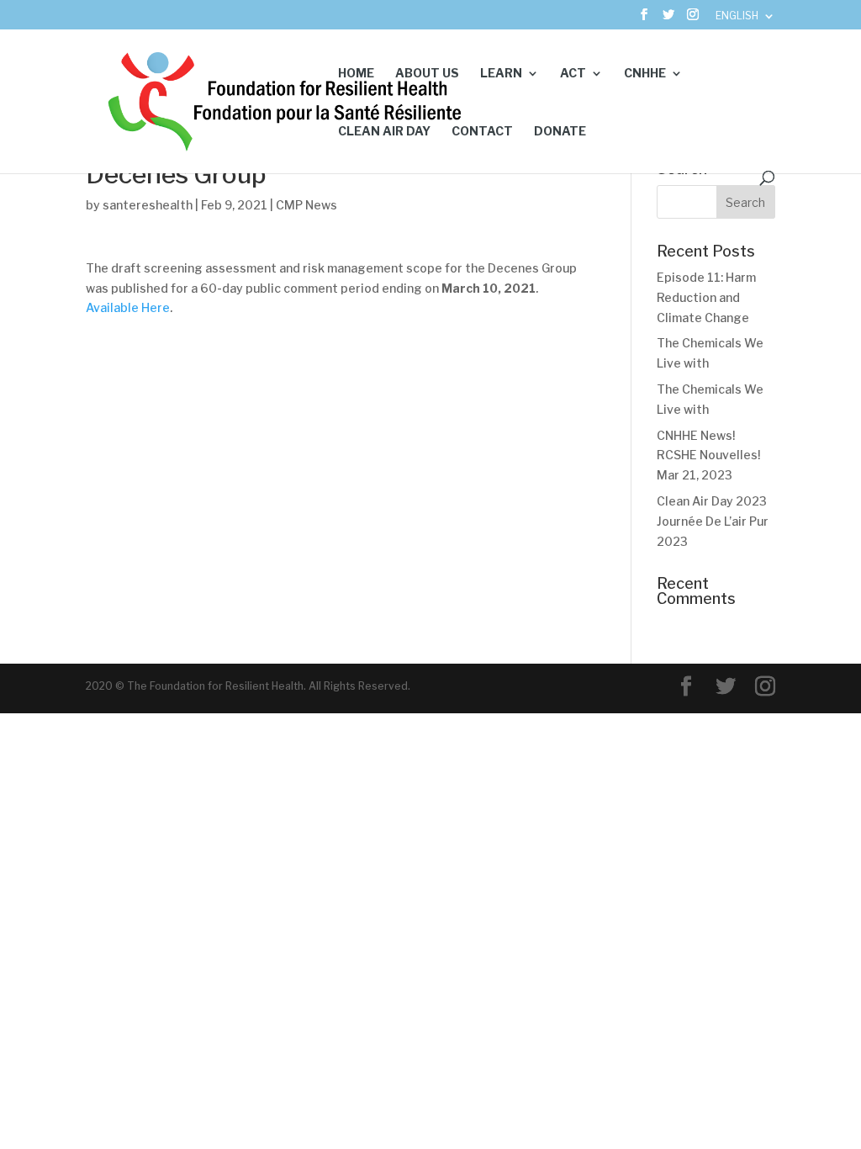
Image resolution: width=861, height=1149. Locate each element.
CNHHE (645, 73)
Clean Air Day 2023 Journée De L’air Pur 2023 (713, 521)
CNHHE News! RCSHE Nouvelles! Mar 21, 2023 (708, 455)
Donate (560, 131)
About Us (427, 73)
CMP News (306, 205)
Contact (482, 131)
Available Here (128, 307)
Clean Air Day (384, 131)
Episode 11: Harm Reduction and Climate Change (706, 297)
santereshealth (148, 205)
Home (356, 73)
